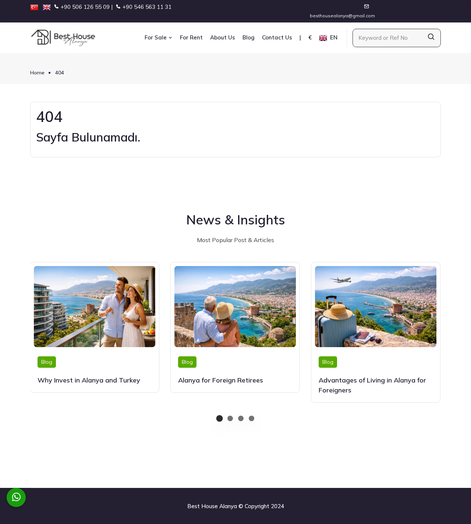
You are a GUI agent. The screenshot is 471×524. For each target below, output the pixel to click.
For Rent (191, 37)
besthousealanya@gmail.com (342, 15)
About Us (222, 37)
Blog (248, 37)
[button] (219, 418)
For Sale (156, 37)
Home (37, 72)
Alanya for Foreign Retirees (220, 380)
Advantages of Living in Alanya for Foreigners (372, 385)
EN (333, 37)
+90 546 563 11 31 (147, 6)
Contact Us (277, 37)
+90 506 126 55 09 (85, 6)
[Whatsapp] (16, 497)
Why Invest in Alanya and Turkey (89, 380)
